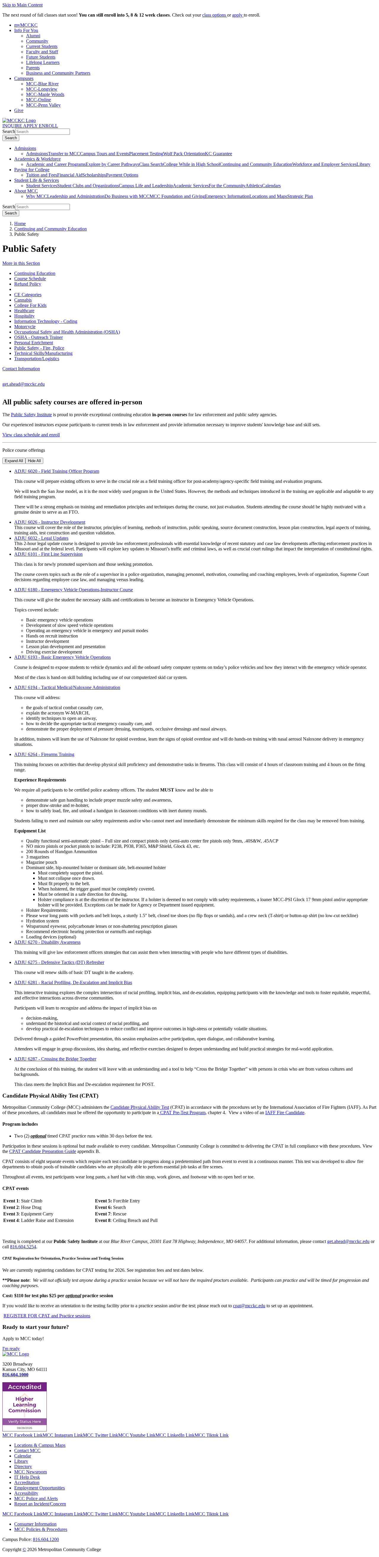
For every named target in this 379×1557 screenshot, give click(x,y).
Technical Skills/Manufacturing (43, 353)
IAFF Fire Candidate (284, 1112)
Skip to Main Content (22, 4)
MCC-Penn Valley (43, 105)
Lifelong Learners (43, 62)
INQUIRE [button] (12, 125)
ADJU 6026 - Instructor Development (49, 522)
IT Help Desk (27, 1477)
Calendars (271, 185)
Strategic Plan (300, 196)
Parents (33, 67)
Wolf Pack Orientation (184, 153)
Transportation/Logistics (36, 358)
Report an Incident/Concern (40, 1503)
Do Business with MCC (127, 196)
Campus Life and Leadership (146, 185)
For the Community (227, 185)
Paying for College (31, 169)
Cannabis (23, 299)
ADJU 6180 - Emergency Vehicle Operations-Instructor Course (73, 589)
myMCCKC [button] (26, 25)
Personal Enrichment (33, 342)
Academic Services (191, 185)
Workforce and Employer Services (324, 164)
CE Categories (27, 294)
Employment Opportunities (39, 1487)
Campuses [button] (23, 78)
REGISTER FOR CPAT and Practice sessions (47, 1315)
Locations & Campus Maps (39, 1445)
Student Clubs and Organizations (88, 185)
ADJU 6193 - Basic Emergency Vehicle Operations (62, 657)
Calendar (22, 1455)
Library (363, 164)
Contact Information (21, 368)
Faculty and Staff (42, 51)
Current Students (41, 46)
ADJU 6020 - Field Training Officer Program (56, 471)
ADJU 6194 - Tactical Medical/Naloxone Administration (67, 687)
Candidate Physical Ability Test (139, 1107)
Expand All (14, 461)
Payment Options (122, 174)
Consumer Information (35, 1523)
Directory (23, 1466)
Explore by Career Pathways (112, 164)
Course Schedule (30, 278)
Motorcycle (25, 326)
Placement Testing (146, 153)
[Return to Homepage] (15, 1353)
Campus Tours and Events (104, 153)
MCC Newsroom (30, 1471)
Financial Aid (69, 174)
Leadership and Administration (76, 196)
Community (37, 41)
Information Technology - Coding (45, 321)
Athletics (253, 185)
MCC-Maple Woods (45, 94)
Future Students (40, 57)
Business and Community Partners (58, 73)
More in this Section (21, 263)
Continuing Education (34, 273)
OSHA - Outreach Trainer (38, 337)
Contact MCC (27, 1450)
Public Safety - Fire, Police (39, 347)
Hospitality (24, 315)
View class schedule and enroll (31, 434)
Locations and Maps (268, 196)
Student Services (41, 185)
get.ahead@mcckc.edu (23, 384)
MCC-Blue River (42, 83)
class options (214, 14)
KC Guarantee (218, 153)
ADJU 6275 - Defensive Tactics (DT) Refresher (59, 962)
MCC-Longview (41, 89)
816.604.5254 (23, 1246)
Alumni (33, 35)
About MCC (26, 190)
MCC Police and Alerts (36, 1498)
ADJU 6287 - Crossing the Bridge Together (55, 1058)
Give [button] (18, 110)
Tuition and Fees (41, 174)
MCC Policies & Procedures (40, 1529)
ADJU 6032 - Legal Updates (41, 538)
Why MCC (36, 196)
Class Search (151, 164)
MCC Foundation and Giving (177, 196)
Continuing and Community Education (256, 164)
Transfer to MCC (64, 153)
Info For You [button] (26, 30)
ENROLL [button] (48, 125)
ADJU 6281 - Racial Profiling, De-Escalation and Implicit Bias (73, 982)
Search (8, 131)
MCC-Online (38, 99)
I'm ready (11, 1348)
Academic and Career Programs (56, 164)
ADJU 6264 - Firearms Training (44, 754)
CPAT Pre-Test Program (182, 1112)
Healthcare (24, 310)
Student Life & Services (36, 180)
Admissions (25, 148)
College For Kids (30, 305)
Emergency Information (227, 196)
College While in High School (191, 164)
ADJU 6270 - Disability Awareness (47, 942)
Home (20, 223)
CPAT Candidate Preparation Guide (42, 1151)
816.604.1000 (15, 1374)
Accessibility (26, 1493)
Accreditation (26, 1482)
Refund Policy (27, 283)
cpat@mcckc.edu (249, 1305)
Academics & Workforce (37, 158)
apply (238, 14)
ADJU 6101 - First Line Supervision (48, 554)
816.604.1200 (46, 1539)
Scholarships (94, 174)
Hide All (34, 461)
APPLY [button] (31, 125)
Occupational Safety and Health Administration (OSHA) (67, 331)
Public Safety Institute (31, 414)
